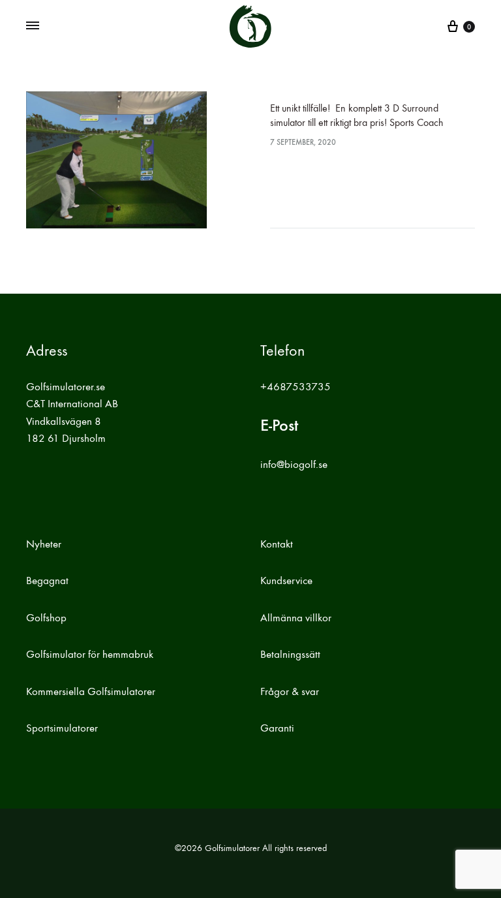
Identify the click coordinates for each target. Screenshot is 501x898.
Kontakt (276, 544)
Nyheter (43, 544)
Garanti (277, 728)
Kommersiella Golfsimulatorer (90, 692)
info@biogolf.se (293, 464)
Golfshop (46, 618)
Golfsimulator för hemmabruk (89, 654)
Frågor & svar (289, 692)
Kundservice (286, 581)
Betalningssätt (290, 654)
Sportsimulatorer (62, 728)
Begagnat (47, 581)
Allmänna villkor (295, 618)
